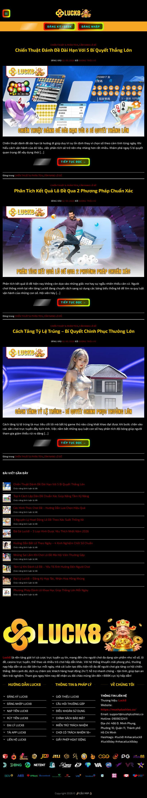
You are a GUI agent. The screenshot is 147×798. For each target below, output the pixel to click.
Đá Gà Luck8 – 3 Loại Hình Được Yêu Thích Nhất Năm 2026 (51, 531)
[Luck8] (73, 13)
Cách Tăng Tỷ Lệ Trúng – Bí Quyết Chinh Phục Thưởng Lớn (73, 331)
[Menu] (6, 13)
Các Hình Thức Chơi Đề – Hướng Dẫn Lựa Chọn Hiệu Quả (49, 507)
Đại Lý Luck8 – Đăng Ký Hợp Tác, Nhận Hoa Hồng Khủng (49, 578)
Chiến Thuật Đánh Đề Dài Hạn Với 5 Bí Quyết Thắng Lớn (73, 50)
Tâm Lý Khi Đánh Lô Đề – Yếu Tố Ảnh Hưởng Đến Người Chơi (51, 566)
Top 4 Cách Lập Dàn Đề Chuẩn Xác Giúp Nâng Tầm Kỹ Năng (51, 496)
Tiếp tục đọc (73, 161)
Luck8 (7, 657)
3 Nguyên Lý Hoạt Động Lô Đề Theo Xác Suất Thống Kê (48, 519)
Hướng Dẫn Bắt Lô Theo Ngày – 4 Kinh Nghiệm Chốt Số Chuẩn (53, 543)
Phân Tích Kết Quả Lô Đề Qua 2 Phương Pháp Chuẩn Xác (73, 190)
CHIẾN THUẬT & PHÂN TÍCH (64, 45)
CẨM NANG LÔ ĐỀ (87, 45)
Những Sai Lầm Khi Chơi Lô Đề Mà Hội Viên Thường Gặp (49, 554)
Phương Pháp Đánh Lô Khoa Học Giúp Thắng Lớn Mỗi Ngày (50, 590)
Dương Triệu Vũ (87, 60)
